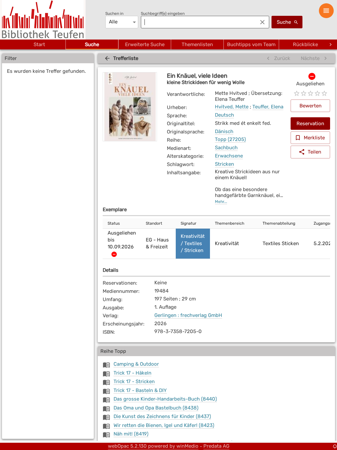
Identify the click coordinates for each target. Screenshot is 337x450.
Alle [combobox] (113, 22)
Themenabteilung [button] (279, 223)
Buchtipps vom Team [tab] (251, 44)
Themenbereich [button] (229, 223)
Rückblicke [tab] (305, 44)
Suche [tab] (92, 44)
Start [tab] (39, 44)
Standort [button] (154, 223)
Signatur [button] (188, 223)
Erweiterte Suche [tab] (145, 44)
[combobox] (197, 22)
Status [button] (114, 223)
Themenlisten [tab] (197, 44)
